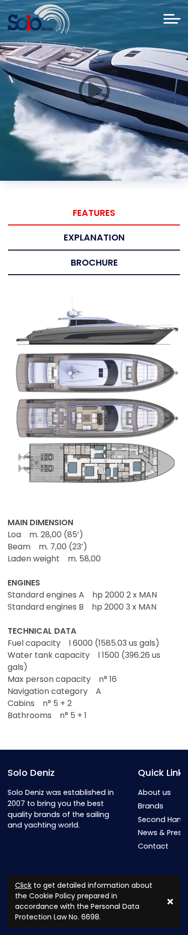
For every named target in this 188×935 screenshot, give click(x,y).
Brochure (94, 263)
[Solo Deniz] (39, 19)
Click (23, 885)
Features (94, 213)
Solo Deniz (31, 772)
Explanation (94, 237)
